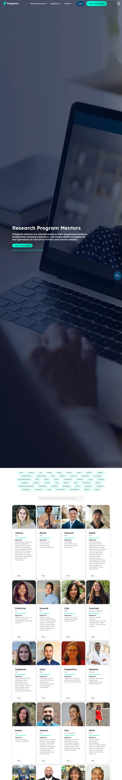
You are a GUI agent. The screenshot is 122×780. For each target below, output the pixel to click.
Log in (80, 3)
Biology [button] (50, 472)
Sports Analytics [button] (74, 489)
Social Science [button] (60, 489)
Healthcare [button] (80, 479)
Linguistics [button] (36, 482)
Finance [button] (56, 479)
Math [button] (56, 482)
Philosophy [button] (54, 486)
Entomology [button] (97, 476)
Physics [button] (78, 486)
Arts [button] (41, 472)
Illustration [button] (101, 479)
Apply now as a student (97, 3)
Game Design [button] (67, 479)
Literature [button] (47, 482)
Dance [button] (53, 476)
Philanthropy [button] (42, 486)
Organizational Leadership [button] (26, 486)
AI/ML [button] (21, 472)
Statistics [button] (86, 489)
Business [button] (69, 472)
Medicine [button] (66, 482)
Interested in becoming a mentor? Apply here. (28, 250)
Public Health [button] (26, 489)
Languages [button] (25, 482)
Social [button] (49, 489)
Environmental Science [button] (24, 479)
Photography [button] (66, 486)
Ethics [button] (37, 479)
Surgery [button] (97, 489)
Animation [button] (31, 472)
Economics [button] (74, 476)
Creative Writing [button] (41, 476)
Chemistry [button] (89, 472)
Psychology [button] (100, 486)
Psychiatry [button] (88, 486)
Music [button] (75, 482)
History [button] (90, 479)
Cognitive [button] (100, 472)
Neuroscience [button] (86, 482)
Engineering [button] (85, 476)
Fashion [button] (47, 479)
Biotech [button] (59, 472)
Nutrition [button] (98, 482)
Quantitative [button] (38, 489)
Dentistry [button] (62, 476)
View (19, 576)
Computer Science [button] (26, 476)
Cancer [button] (79, 472)
